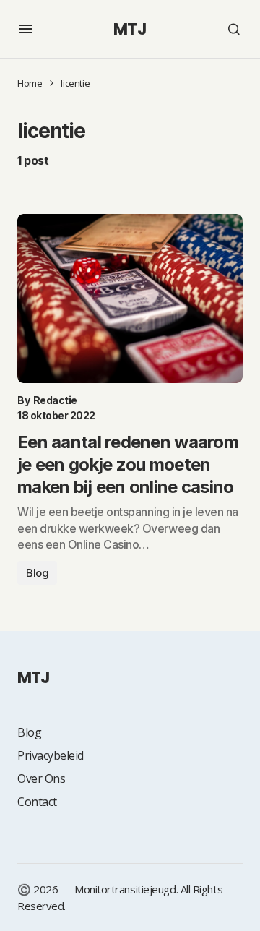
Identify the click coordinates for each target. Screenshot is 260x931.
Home (29, 83)
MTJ (129, 29)
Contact (37, 802)
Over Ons (41, 778)
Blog (37, 573)
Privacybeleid (50, 755)
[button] (26, 29)
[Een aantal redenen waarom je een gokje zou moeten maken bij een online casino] (130, 298)
